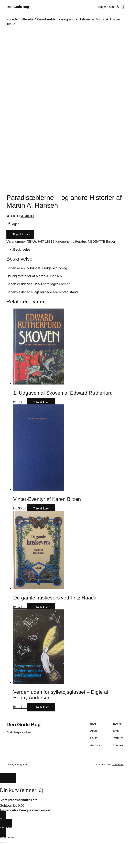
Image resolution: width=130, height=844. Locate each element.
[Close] (8, 778)
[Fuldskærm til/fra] (5, 837)
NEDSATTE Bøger (101, 241)
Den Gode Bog (17, 7)
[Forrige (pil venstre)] (1, 842)
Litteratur (27, 19)
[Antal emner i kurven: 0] (122, 7)
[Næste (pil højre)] (5, 842)
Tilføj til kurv (20, 234)
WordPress (118, 764)
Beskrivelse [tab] (21, 249)
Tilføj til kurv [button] (41, 402)
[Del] (8, 837)
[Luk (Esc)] (12, 837)
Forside (11, 19)
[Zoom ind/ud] (1, 837)
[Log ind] (117, 6)
